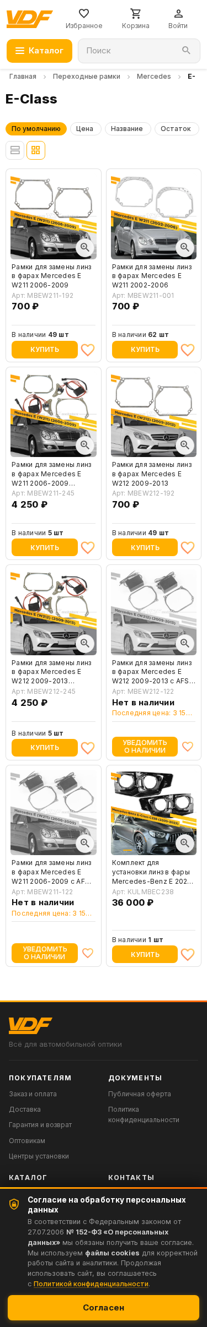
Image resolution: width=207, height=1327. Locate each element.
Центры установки (39, 1156)
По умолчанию (36, 128)
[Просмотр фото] (85, 247)
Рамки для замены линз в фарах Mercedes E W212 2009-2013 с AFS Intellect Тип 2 (152, 672)
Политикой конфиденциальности (91, 1284)
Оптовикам (27, 1140)
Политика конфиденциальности (143, 1114)
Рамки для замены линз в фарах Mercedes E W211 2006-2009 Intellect (51, 474)
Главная (22, 76)
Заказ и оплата (33, 1094)
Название (127, 128)
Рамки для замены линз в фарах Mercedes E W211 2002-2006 (152, 276)
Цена (84, 128)
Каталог (46, 50)
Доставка (25, 1109)
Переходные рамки (86, 76)
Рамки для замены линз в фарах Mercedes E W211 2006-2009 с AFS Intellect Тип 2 (51, 872)
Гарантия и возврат (40, 1125)
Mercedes (154, 76)
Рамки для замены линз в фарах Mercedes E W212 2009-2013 (152, 473)
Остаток (176, 128)
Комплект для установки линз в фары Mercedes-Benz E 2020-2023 (153, 872)
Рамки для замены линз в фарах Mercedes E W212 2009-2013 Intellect (51, 672)
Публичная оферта (139, 1094)
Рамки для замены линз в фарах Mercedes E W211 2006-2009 (51, 276)
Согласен (104, 1307)
